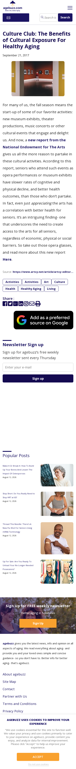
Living (51, 289)
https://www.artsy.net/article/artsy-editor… (43, 271)
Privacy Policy (13, 711)
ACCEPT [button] (38, 757)
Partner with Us (15, 696)
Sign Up (38, 623)
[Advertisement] (29, 413)
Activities (12, 282)
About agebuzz (14, 674)
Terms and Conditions (19, 704)
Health (10, 289)
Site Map (9, 681)
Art (46, 282)
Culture (59, 282)
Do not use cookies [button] (38, 764)
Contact (9, 689)
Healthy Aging (31, 289)
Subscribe (18, 17)
